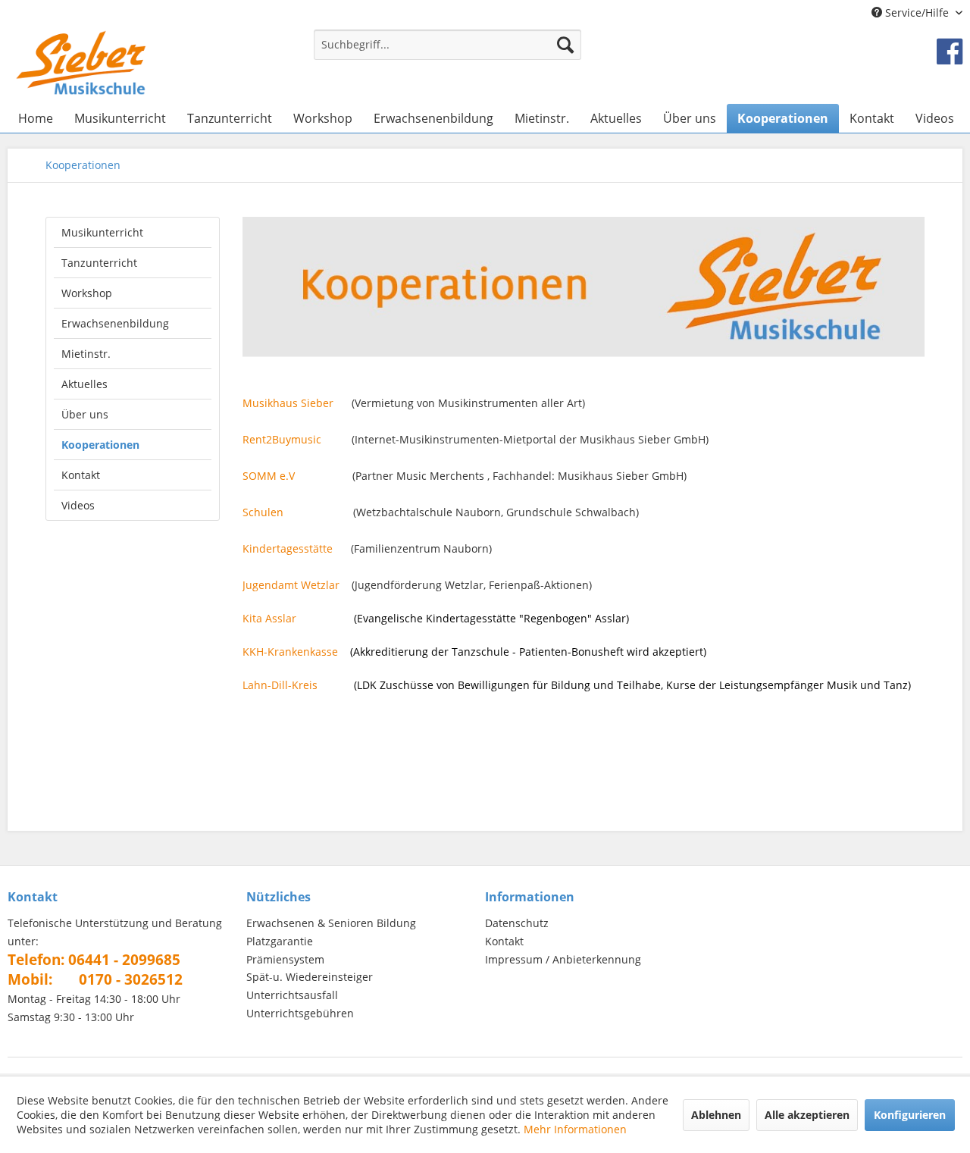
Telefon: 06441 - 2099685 (94, 960)
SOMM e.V (268, 475)
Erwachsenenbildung (115, 323)
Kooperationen (100, 444)
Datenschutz (517, 923)
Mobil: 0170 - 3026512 (95, 979)
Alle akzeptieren (807, 1115)
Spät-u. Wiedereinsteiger (309, 977)
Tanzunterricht (99, 262)
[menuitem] (447, 52)
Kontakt (80, 475)
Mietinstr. (86, 353)
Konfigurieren (910, 1115)
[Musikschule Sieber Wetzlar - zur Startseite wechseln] (81, 63)
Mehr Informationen (575, 1129)
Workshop (86, 293)
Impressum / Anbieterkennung (563, 959)
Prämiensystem (285, 959)
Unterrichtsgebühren (300, 1013)
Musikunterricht (102, 232)
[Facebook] (949, 50)
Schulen (262, 512)
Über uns (84, 414)
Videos (78, 505)
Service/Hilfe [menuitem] (917, 12)
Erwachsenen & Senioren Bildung (331, 923)
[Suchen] (565, 45)
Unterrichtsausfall (292, 995)
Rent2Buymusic (281, 439)
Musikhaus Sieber (287, 403)
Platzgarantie (279, 941)
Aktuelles (84, 384)
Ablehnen (716, 1115)
